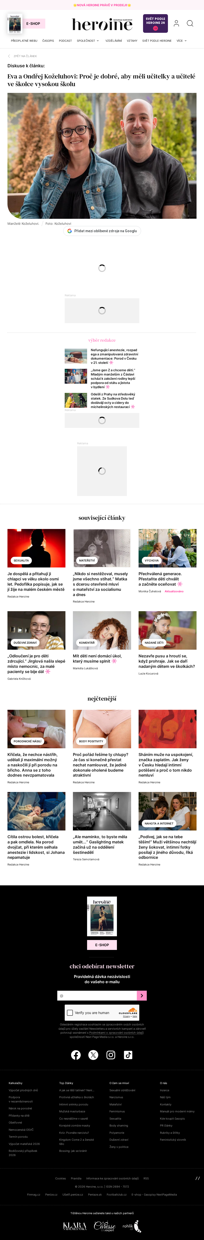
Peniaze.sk (95, 1194)
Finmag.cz (33, 1194)
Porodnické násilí (27, 741)
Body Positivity (91, 741)
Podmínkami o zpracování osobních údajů (116, 1032)
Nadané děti (154, 642)
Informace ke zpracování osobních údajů (112, 1178)
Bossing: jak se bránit (73, 1151)
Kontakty (165, 1104)
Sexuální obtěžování (122, 1090)
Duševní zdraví (25, 642)
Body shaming (118, 1125)
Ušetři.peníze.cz (72, 1194)
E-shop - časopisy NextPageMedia (154, 1194)
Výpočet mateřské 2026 (24, 1144)
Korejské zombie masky (74, 1125)
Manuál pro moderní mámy (177, 1111)
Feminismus (117, 1111)
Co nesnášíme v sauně (73, 1118)
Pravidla (76, 1178)
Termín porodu (18, 1136)
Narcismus (116, 1097)
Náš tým (165, 1097)
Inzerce (164, 1090)
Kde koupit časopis (172, 1118)
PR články (166, 1125)
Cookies (60, 1178)
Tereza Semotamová (86, 859)
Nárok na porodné (20, 1108)
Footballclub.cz (117, 1194)
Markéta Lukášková (85, 668)
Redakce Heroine (18, 596)
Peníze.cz (51, 1194)
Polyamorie (116, 1132)
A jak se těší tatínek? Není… (76, 1090)
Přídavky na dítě (19, 1115)
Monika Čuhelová (150, 591)
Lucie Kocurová (148, 673)
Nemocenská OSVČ (21, 1129)
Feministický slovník (173, 1139)
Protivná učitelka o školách (76, 1097)
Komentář (87, 642)
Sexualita (21, 560)
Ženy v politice (118, 1147)
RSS (146, 1178)
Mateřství (87, 560)
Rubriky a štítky (170, 1132)
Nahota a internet (159, 823)
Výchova (152, 560)
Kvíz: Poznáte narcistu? (74, 1132)
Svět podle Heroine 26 (155, 21)
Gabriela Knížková (19, 678)
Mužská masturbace (72, 1111)
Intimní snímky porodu (73, 1104)
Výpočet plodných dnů (23, 1090)
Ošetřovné (15, 1122)
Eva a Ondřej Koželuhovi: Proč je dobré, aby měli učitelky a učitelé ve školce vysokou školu (101, 80)
